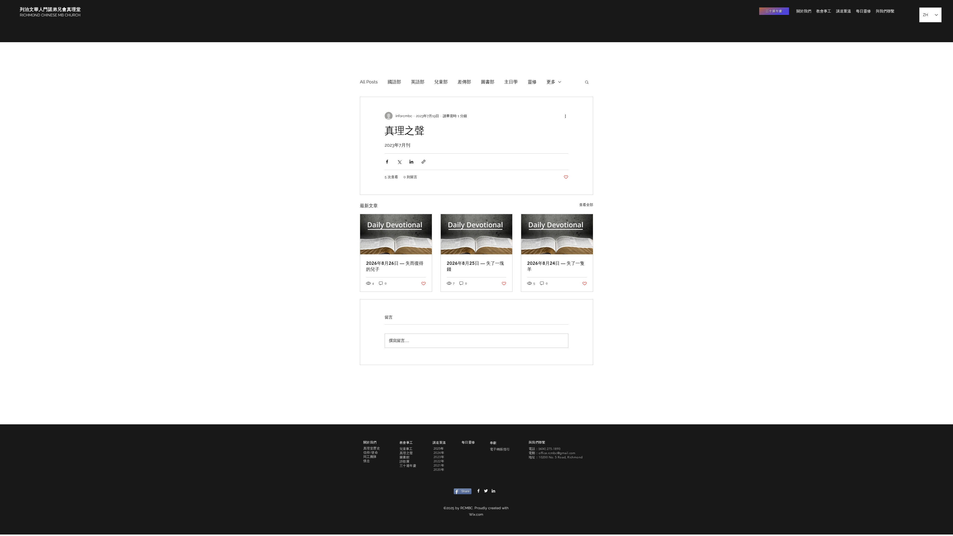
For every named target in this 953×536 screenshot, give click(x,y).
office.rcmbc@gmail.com (557, 453)
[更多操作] (565, 116)
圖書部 (487, 81)
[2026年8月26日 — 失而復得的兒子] (396, 234)
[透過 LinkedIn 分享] (411, 161)
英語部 (417, 81)
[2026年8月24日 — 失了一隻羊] (557, 234)
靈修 (532, 81)
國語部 (394, 81)
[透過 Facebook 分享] (387, 161)
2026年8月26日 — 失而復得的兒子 (394, 266)
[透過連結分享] (423, 161)
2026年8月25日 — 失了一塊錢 (475, 266)
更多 (550, 81)
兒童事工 (406, 449)
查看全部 (586, 205)
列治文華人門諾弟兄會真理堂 (50, 9)
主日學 (511, 81)
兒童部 (441, 81)
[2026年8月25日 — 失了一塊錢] (476, 234)
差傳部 (464, 81)
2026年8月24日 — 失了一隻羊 (555, 266)
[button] (586, 82)
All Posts (369, 81)
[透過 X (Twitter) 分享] (399, 161)
